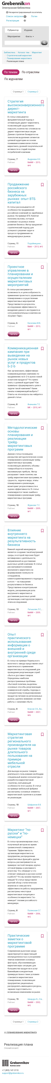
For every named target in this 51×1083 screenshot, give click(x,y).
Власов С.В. (33, 709)
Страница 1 (18, 91)
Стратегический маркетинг (19, 55)
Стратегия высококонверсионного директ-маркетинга (26, 106)
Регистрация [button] (12, 20)
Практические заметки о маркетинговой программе (20, 941)
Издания (28, 30)
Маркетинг (37, 52)
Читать (13, 170)
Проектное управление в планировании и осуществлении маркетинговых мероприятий (20, 276)
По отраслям (30, 72)
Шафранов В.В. (34, 805)
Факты (29, 36)
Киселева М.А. (34, 323)
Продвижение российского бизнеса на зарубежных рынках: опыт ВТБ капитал (21, 193)
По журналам (13, 79)
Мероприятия (14, 36)
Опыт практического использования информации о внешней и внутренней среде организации (22, 645)
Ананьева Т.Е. (34, 404)
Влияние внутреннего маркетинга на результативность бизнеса (22, 537)
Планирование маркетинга (19, 58)
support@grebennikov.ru (13, 1073)
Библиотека (9, 52)
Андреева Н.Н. (34, 159)
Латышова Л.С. (34, 609)
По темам (10, 72)
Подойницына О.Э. (36, 243)
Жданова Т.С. (34, 505)
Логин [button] (34, 16)
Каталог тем (23, 52)
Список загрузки (15, 16)
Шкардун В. (33, 999)
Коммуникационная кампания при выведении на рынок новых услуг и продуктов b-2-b (23, 357)
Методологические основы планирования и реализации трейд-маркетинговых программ (22, 438)
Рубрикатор (13, 30)
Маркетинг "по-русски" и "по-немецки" (19, 833)
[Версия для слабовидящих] (25, 21)
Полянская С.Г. (34, 910)
